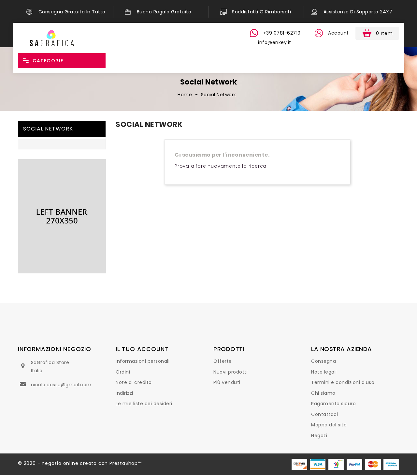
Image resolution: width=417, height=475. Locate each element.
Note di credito (134, 382)
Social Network (48, 128)
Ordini (123, 372)
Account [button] (338, 33)
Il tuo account (142, 349)
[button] (318, 33)
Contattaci (324, 414)
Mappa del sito (329, 424)
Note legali (324, 372)
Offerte (222, 361)
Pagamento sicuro (333, 403)
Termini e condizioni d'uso (342, 382)
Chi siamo (323, 393)
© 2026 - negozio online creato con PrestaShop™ (80, 463)
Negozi (319, 435)
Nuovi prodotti (230, 372)
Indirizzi (124, 393)
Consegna (323, 361)
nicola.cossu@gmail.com (61, 384)
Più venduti (226, 382)
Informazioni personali (142, 361)
